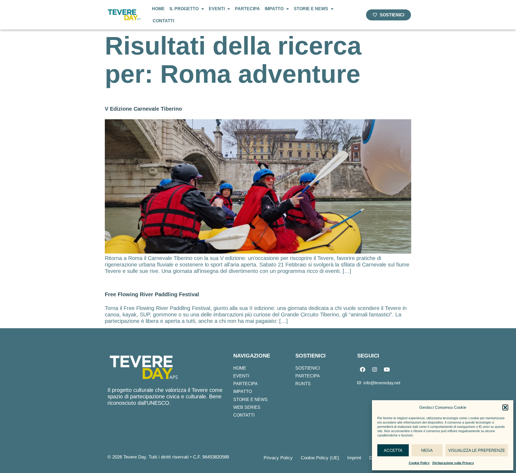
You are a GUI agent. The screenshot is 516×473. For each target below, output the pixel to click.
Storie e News (311, 8)
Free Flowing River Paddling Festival (152, 294)
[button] (505, 407)
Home (158, 8)
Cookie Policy (419, 463)
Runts (303, 383)
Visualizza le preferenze (476, 450)
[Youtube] (386, 369)
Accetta (393, 450)
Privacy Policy (278, 457)
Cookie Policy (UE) (320, 457)
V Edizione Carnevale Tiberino (143, 109)
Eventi (217, 8)
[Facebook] (362, 369)
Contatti (163, 21)
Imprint (354, 457)
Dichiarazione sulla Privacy (453, 463)
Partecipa (247, 8)
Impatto (274, 8)
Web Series (246, 407)
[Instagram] (374, 369)
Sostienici (307, 368)
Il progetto (184, 8)
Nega (427, 450)
